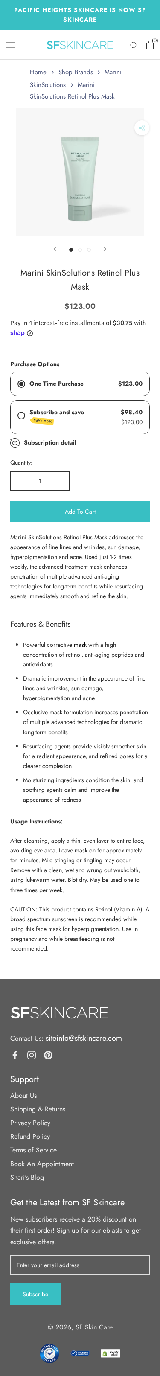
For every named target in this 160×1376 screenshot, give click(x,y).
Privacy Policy (30, 1123)
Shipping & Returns (37, 1109)
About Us (23, 1095)
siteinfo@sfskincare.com (84, 1038)
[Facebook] (15, 1054)
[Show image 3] (89, 250)
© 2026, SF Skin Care (80, 1327)
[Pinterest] (48, 1054)
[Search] (134, 45)
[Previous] (55, 249)
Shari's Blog (27, 1177)
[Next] (105, 249)
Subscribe (35, 1294)
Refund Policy (30, 1136)
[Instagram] (31, 1054)
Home (38, 72)
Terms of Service (33, 1150)
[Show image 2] (80, 250)
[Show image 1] (71, 250)
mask (80, 644)
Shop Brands (75, 72)
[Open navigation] (10, 44)
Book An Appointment (42, 1164)
